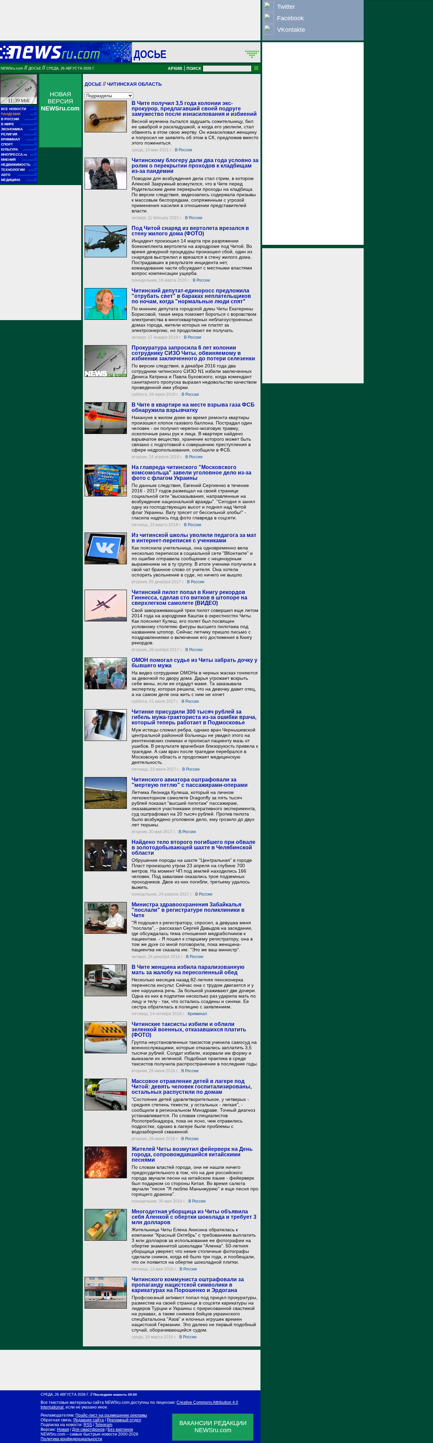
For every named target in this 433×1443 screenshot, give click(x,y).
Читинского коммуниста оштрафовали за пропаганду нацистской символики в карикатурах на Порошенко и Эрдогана (188, 1285)
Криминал (197, 1013)
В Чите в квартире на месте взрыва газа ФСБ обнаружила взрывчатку (193, 407)
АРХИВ (175, 68)
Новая (63, 1429)
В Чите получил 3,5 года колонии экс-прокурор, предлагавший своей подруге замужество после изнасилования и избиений (194, 108)
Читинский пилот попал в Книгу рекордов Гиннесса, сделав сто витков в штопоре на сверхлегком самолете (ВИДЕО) (189, 597)
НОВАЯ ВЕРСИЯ (60, 101)
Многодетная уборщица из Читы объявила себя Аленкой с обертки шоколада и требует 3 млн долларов (194, 1217)
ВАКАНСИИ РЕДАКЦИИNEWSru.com (213, 1427)
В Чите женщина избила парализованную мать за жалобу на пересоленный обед (188, 969)
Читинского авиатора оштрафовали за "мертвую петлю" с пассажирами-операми (190, 782)
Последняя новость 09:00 (115, 1394)
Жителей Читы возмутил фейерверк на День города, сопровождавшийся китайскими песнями (192, 1154)
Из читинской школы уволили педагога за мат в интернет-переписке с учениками (194, 537)
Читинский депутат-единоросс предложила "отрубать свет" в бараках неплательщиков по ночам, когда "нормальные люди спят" (191, 296)
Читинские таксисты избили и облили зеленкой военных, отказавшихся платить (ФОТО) (189, 1029)
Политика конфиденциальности (71, 1439)
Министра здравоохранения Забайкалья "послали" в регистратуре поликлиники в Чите (188, 910)
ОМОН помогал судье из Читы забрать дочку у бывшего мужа (194, 662)
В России (183, 150)
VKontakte (291, 29)
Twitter (286, 6)
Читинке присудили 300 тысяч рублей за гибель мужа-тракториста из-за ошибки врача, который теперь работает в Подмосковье (194, 717)
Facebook (290, 18)
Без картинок (120, 1429)
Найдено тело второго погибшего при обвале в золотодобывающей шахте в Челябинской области (193, 847)
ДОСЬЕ (150, 54)
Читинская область (134, 84)
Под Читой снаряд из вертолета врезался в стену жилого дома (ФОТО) (190, 230)
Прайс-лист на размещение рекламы (111, 1415)
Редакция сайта (88, 1420)
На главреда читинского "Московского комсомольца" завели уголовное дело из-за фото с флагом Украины (191, 472)
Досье (93, 84)
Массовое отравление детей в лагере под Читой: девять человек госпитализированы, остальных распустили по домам (192, 1086)
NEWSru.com (12, 68)
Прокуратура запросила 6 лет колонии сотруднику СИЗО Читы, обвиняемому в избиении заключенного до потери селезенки (193, 353)
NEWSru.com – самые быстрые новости (79, 1434)
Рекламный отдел (124, 1420)
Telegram (103, 1424)
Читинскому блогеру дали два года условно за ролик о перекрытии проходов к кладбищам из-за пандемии (195, 165)
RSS (88, 1424)
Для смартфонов (88, 1429)
